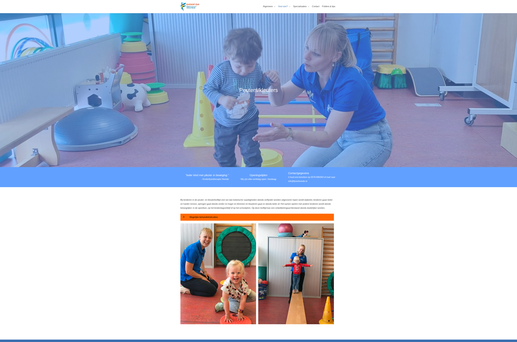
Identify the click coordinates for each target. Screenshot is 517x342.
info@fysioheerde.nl (297, 181)
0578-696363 (317, 177)
